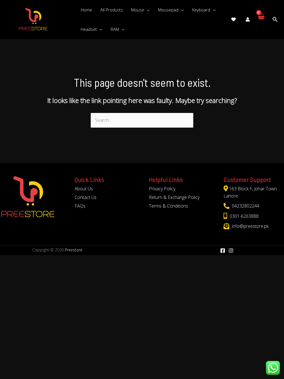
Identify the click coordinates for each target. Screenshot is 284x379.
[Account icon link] (247, 19)
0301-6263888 (243, 216)
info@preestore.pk (249, 226)
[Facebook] (222, 250)
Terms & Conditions (168, 206)
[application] (147, 9)
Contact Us (86, 197)
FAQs (80, 206)
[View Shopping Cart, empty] (260, 19)
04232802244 (245, 206)
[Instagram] (231, 250)
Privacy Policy (162, 189)
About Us (84, 189)
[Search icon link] (275, 19)
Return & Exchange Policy (174, 197)
